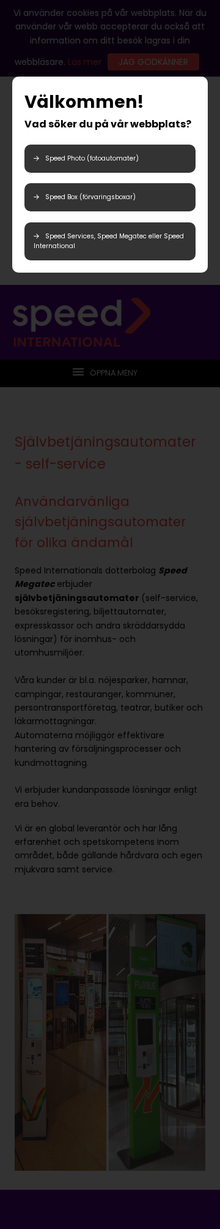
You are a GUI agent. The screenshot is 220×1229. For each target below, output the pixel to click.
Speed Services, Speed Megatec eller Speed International (109, 241)
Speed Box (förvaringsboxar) (90, 197)
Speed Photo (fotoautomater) (92, 158)
